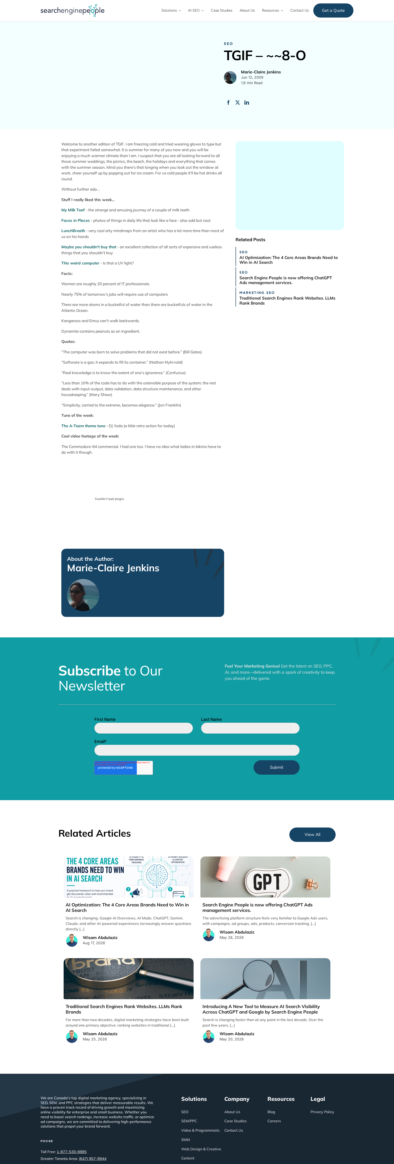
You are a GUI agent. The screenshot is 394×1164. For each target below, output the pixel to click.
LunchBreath (73, 230)
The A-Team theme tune (83, 425)
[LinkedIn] (246, 102)
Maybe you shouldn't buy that (88, 246)
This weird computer (80, 263)
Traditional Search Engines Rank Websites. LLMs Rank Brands (287, 300)
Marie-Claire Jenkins (113, 568)
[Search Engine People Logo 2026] (72, 6)
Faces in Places (75, 220)
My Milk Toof (73, 209)
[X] (237, 102)
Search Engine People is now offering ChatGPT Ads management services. (285, 280)
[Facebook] (228, 102)
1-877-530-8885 (72, 1151)
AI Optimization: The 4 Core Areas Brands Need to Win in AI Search (288, 260)
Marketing (251, 292)
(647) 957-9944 (92, 1158)
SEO (228, 43)
